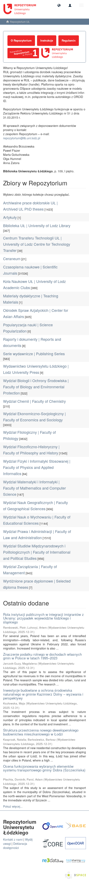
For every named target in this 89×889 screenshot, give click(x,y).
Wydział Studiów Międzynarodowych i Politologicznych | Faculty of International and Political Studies (36, 552)
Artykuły (10, 217)
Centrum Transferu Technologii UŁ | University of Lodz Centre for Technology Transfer (36, 244)
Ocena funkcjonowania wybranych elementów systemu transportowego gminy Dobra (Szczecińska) (44, 768)
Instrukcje (46, 40)
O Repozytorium (21, 40)
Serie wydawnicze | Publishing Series (34, 353)
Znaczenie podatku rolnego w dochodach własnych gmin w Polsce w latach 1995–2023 (42, 656)
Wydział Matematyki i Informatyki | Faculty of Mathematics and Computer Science (34, 488)
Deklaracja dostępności (15, 845)
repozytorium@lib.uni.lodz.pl (21, 138)
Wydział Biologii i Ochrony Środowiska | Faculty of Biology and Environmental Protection (36, 387)
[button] (59, 5)
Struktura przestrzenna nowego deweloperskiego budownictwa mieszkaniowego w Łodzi (40, 731)
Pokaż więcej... (13, 806)
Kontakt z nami (13, 839)
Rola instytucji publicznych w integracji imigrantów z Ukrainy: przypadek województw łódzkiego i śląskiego (43, 618)
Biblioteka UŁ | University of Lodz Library (36, 225)
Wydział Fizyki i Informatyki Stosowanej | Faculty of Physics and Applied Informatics (36, 467)
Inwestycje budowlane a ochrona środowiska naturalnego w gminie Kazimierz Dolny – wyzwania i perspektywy (43, 694)
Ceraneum (11, 258)
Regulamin (69, 40)
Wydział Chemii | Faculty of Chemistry (34, 401)
